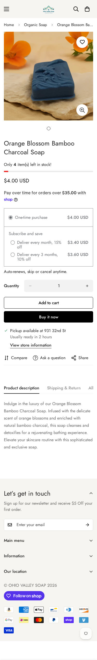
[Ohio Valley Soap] (48, 9)
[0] (87, 9)
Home (9, 25)
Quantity (11, 286)
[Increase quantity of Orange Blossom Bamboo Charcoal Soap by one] (87, 286)
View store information (30, 345)
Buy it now (48, 317)
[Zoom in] (82, 110)
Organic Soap (35, 25)
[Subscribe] (87, 525)
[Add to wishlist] (82, 42)
